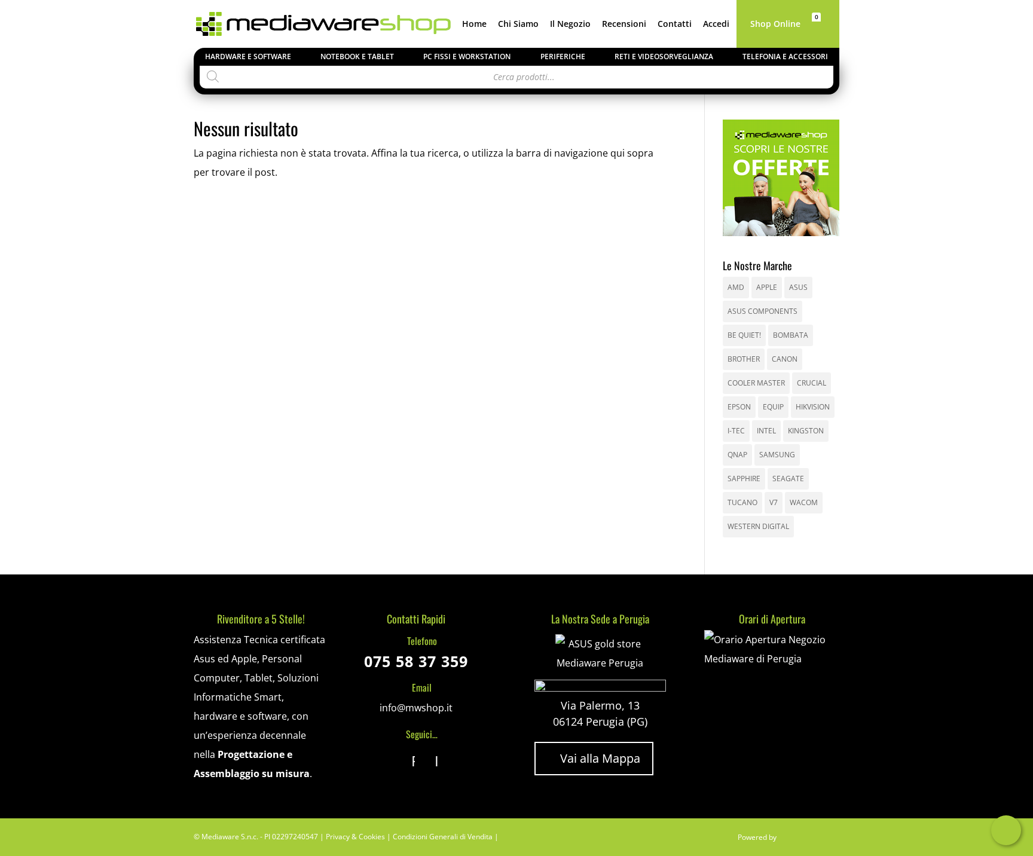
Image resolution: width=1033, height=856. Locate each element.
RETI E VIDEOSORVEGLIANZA (664, 56)
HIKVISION (813, 407)
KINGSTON (806, 431)
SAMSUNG (777, 455)
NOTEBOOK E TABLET (357, 56)
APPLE (766, 287)
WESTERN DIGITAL (758, 526)
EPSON (739, 407)
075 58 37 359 (416, 661)
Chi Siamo (518, 24)
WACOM (804, 502)
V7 (773, 502)
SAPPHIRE (744, 478)
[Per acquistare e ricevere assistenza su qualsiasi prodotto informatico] (771, 658)
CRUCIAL (811, 383)
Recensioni (624, 24)
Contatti (675, 24)
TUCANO (742, 502)
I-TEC (736, 431)
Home (474, 24)
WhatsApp (1006, 830)
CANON (784, 359)
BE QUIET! (744, 335)
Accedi (716, 24)
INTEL (766, 431)
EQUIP (773, 407)
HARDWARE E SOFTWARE (248, 56)
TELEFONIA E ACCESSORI (785, 56)
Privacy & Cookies (355, 836)
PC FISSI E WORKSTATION (467, 56)
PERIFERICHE (562, 56)
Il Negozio (570, 24)
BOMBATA (790, 335)
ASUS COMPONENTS (762, 311)
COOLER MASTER (756, 383)
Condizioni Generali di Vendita (443, 836)
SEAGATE (788, 478)
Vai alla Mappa (594, 758)
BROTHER (744, 359)
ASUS (798, 287)
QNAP (737, 455)
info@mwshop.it (416, 707)
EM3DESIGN (809, 839)
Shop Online (775, 24)
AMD (736, 287)
